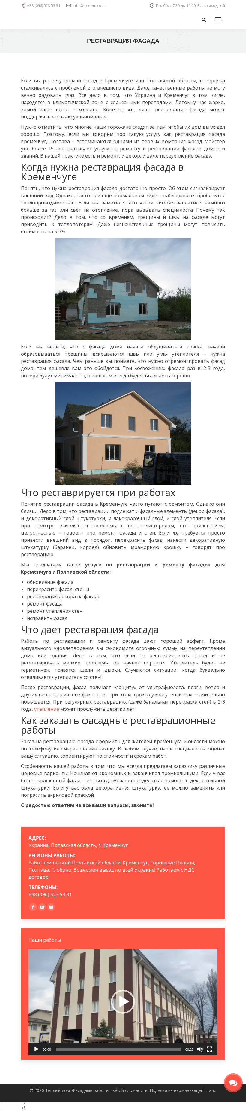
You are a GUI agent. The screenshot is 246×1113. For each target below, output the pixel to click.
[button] (123, 1002)
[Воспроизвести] (36, 1049)
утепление (46, 709)
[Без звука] (200, 1049)
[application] (123, 1002)
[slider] (118, 1049)
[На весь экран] (210, 1049)
